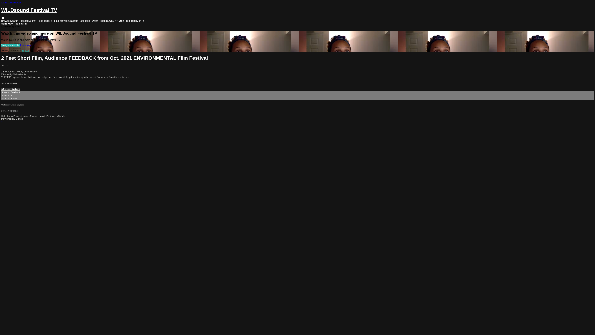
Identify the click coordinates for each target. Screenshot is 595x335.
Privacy (17, 116)
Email (17, 89)
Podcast (23, 21)
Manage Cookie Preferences (44, 116)
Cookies (25, 116)
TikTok (102, 21)
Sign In (23, 23)
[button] (3, 18)
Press (40, 21)
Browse (5, 21)
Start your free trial (10, 45)
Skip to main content (11, 2)
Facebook (84, 21)
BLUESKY (112, 21)
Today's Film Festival (55, 21)
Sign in (140, 21)
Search (14, 21)
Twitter (94, 21)
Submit (32, 21)
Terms (10, 116)
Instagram (72, 21)
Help (4, 116)
